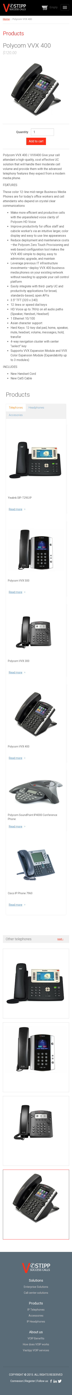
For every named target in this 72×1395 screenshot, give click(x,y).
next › (60, 939)
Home (6, 19)
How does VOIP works (36, 1344)
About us (36, 1332)
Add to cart (36, 141)
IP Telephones (36, 1309)
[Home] (14, 8)
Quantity (22, 132)
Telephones (16, 407)
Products (36, 1303)
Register (30, 1381)
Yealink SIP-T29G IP (20, 497)
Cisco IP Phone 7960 (20, 893)
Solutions (36, 1280)
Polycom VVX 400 (18, 746)
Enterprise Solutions (36, 1286)
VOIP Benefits (36, 1338)
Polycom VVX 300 (18, 660)
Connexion (16, 1381)
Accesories (16, 415)
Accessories (36, 1315)
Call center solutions (36, 1292)
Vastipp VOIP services (36, 1350)
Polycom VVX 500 (18, 580)
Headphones (36, 407)
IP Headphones (36, 1321)
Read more (17, 509)
